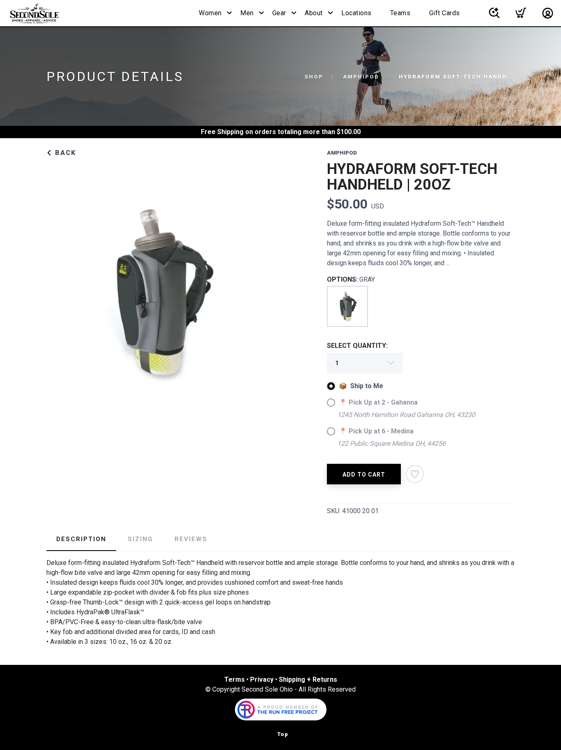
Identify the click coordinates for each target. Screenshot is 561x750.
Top (282, 734)
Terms (234, 679)
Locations (356, 13)
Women (210, 13)
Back (64, 153)
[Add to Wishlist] (415, 474)
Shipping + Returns (308, 679)
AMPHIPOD (361, 77)
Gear (279, 13)
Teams (400, 13)
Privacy (262, 679)
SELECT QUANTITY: (357, 346)
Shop (313, 77)
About (314, 13)
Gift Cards (444, 13)
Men (247, 13)
